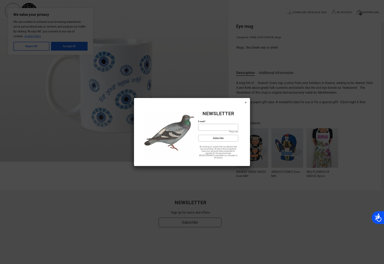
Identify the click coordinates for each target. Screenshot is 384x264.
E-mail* (201, 121)
